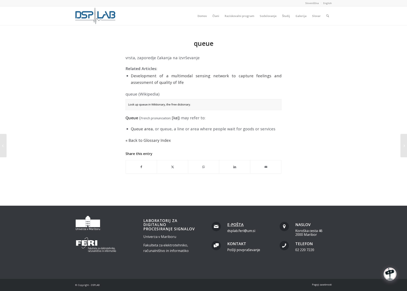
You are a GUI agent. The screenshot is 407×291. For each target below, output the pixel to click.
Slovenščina (312, 3)
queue (143, 104)
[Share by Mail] (265, 166)
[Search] (327, 16)
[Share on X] (172, 166)
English (327, 3)
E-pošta (235, 224)
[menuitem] (312, 3)
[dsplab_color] (95, 16)
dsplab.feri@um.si (241, 230)
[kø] (175, 117)
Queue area (142, 128)
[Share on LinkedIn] (234, 166)
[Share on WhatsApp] (203, 166)
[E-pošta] (216, 226)
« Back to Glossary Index (148, 140)
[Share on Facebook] (141, 166)
